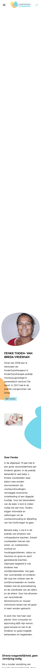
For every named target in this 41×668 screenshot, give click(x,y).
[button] (4, 5)
